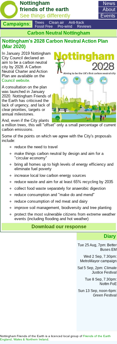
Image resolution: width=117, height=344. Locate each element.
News (109, 3)
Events (107, 15)
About (109, 9)
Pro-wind (65, 26)
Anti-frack (76, 22)
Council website (15, 80)
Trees (39, 22)
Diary (110, 236)
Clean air (56, 22)
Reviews (84, 26)
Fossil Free (44, 26)
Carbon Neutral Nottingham (58, 32)
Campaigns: (17, 23)
